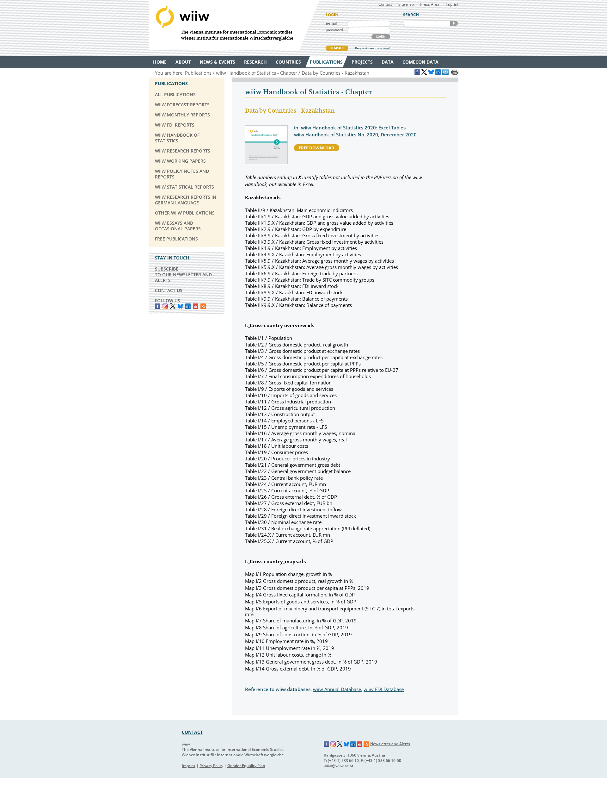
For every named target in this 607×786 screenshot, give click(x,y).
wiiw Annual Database (337, 689)
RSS (203, 306)
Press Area (429, 4)
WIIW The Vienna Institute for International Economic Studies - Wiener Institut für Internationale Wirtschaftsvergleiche (234, 25)
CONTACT (192, 732)
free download (316, 148)
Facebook (157, 306)
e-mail (331, 23)
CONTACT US (168, 290)
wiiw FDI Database (384, 689)
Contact (385, 4)
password (334, 30)
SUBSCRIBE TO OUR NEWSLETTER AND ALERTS (183, 274)
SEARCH (454, 23)
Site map (406, 4)
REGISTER (337, 48)
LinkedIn (188, 306)
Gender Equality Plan (246, 765)
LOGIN (380, 36)
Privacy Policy (211, 765)
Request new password (372, 48)
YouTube (195, 306)
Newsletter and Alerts (390, 743)
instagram (165, 306)
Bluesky (180, 306)
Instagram (333, 744)
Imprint (452, 4)
